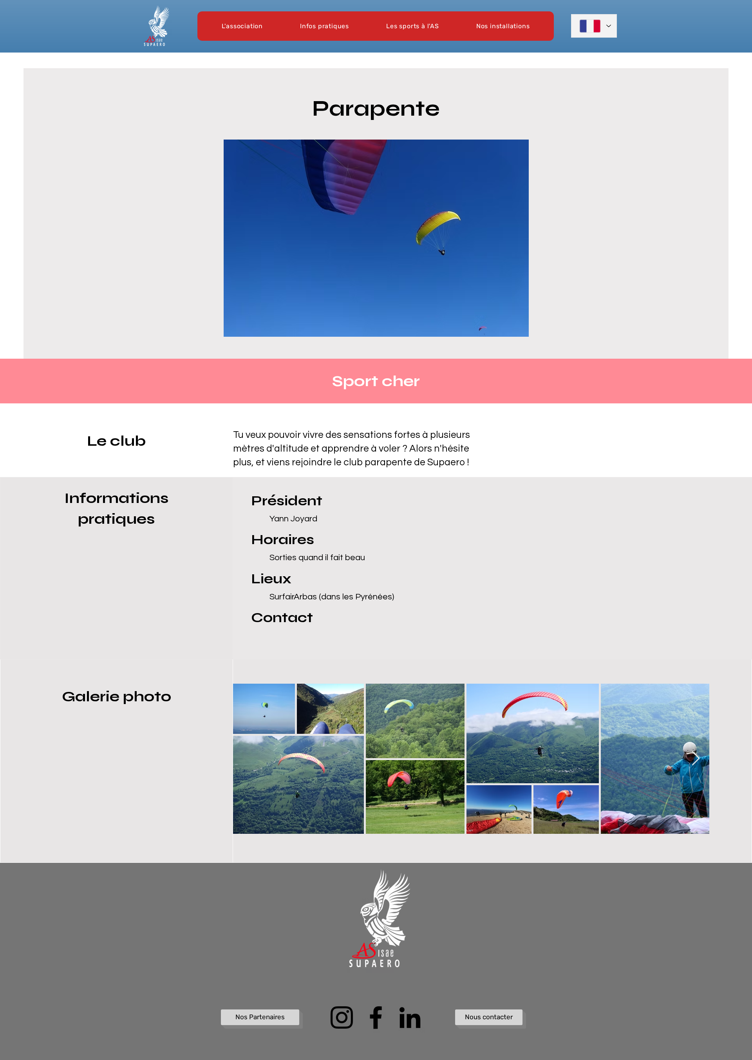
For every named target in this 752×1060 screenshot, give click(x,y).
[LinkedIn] (410, 1017)
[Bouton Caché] (226, 881)
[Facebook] (376, 1017)
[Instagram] (342, 1017)
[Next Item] (695, 758)
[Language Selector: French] (594, 26)
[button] (242, 26)
